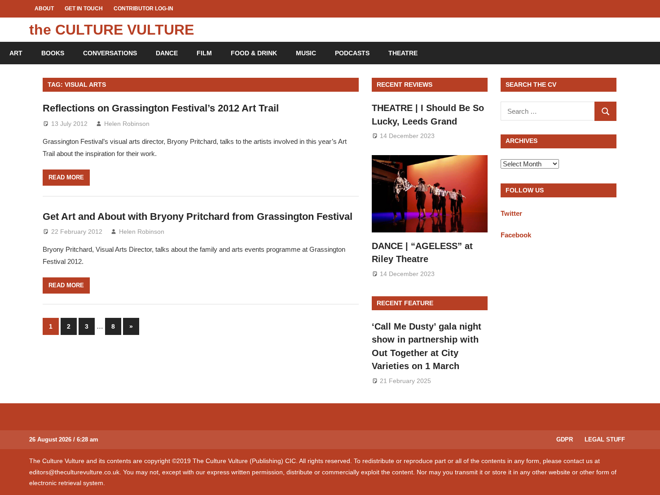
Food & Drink (254, 53)
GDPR (564, 439)
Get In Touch (84, 8)
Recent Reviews (404, 84)
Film (204, 53)
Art (15, 53)
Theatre (403, 53)
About (44, 8)
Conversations (110, 53)
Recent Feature (405, 303)
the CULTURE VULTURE (111, 30)
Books (52, 53)
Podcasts (352, 53)
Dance (167, 53)
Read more (66, 177)
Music (306, 53)
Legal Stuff (605, 439)
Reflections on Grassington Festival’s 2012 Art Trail (161, 108)
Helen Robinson (127, 123)
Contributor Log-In (143, 8)
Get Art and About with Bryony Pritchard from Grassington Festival (197, 216)
